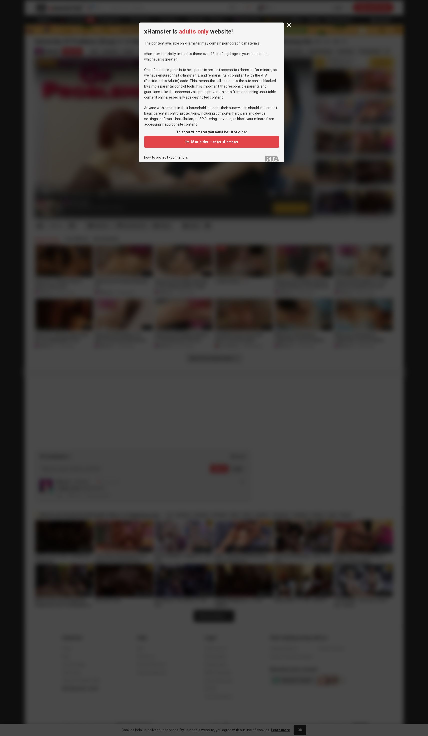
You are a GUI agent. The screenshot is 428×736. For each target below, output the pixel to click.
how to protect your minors (166, 157)
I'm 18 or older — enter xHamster (212, 142)
